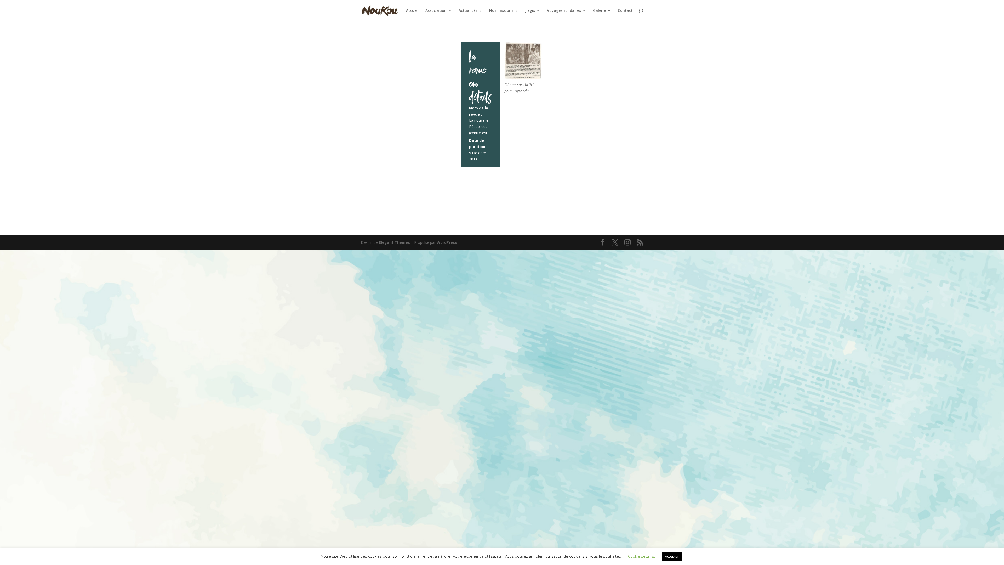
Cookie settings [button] (641, 556)
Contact (625, 11)
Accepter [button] (672, 556)
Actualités (468, 11)
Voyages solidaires (564, 11)
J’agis (530, 11)
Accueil (412, 11)
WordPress (447, 242)
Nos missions (501, 11)
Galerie (599, 11)
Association (436, 11)
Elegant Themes (394, 242)
